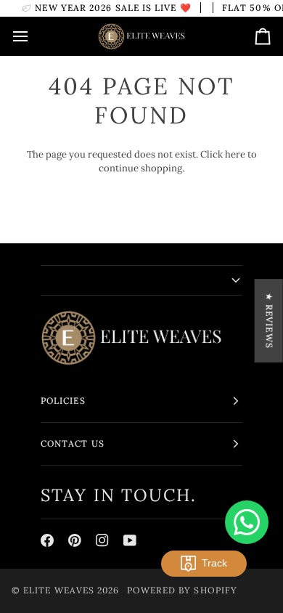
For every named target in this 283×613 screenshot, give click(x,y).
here (235, 154)
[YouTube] (129, 540)
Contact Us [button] (72, 443)
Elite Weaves (58, 590)
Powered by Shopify (182, 590)
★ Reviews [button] (269, 321)
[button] (141, 280)
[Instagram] (102, 540)
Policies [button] (63, 400)
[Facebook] (47, 540)
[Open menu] (33, 36)
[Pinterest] (74, 540)
